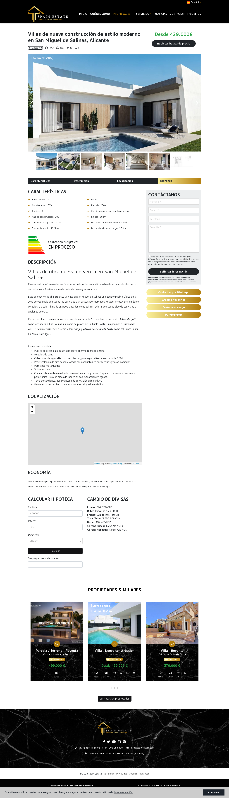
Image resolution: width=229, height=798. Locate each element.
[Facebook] (104, 742)
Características (40, 181)
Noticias (161, 14)
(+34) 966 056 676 (112, 747)
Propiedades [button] (122, 14)
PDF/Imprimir (173, 314)
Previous (32, 103)
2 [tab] (114, 688)
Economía (166, 180)
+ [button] (32, 407)
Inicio (83, 14)
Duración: (33, 534)
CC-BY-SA (137, 463)
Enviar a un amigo (174, 307)
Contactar (177, 14)
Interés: (32, 521)
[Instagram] (119, 742)
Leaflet (97, 463)
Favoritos (194, 14)
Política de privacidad (191, 259)
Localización (125, 181)
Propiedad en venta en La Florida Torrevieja (159, 785)
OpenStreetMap (116, 463)
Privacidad (121, 773)
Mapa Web (144, 773)
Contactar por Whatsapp (173, 292)
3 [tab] (117, 688)
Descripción (81, 181)
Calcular (55, 551)
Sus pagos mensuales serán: (43, 558)
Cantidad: (33, 507)
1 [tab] (111, 688)
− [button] (32, 411)
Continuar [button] (213, 792)
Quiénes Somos (100, 14)
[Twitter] (108, 742)
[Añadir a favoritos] (57, 644)
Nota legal (109, 773)
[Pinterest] (124, 742)
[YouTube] (114, 742)
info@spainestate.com (142, 747)
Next (197, 103)
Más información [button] (123, 792)
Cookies (133, 773)
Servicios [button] (143, 14)
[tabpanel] (56, 643)
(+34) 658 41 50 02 (89, 747)
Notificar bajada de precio (173, 43)
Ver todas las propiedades (114, 698)
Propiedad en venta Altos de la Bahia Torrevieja (70, 785)
